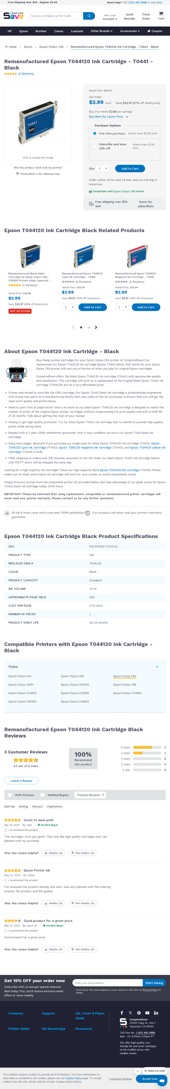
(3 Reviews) (26, 73)
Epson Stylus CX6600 (75, 701)
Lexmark (77, 31)
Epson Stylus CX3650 (75, 693)
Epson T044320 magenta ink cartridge (85, 447)
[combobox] (61, 16)
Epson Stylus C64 (19, 676)
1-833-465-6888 (137, 2)
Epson (23, 31)
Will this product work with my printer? (38, 167)
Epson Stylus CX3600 (22, 693)
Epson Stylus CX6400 (22, 701)
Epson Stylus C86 (124, 684)
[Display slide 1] (81, 327)
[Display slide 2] (89, 327)
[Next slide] (96, 327)
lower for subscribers (146, 204)
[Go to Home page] (13, 15)
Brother (41, 31)
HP (10, 31)
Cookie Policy (74, 1078)
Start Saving (154, 983)
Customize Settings (120, 1078)
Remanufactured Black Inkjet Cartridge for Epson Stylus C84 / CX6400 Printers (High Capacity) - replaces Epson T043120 (29, 277)
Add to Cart (92, 307)
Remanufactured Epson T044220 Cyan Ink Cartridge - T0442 (82, 275)
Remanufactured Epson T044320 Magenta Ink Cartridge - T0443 (135, 275)
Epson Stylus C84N (21, 684)
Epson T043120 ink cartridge (119, 470)
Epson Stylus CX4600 (127, 693)
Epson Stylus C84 (124, 191)
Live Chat (156, 2)
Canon (58, 31)
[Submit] (89, 16)
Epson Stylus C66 (72, 676)
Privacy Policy (150, 990)
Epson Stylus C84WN (75, 684)
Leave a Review (21, 780)
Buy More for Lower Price (106, 116)
